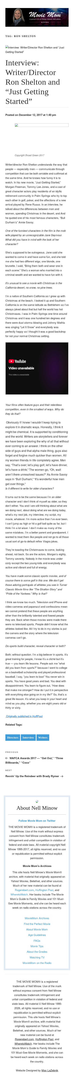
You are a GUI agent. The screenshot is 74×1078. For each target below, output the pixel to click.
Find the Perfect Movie (37, 924)
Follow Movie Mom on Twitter (37, 821)
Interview (28, 737)
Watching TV (37, 957)
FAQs (37, 940)
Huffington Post (44, 890)
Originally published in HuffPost (24, 716)
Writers (42, 737)
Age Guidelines (37, 935)
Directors (12, 737)
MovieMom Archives (37, 918)
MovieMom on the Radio (37, 963)
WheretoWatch (19, 894)
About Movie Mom (37, 929)
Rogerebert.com (24, 890)
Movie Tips (37, 946)
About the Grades (37, 951)
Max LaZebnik (49, 1070)
